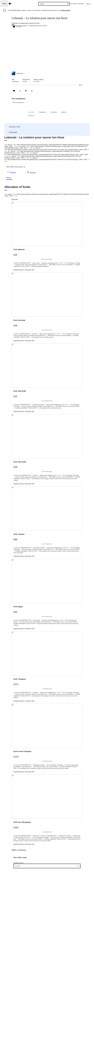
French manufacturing (18, 102)
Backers (64, 112)
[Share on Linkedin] (32, 91)
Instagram (33, 172)
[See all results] (67, 3)
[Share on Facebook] (20, 91)
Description (31, 112)
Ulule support (66, 10)
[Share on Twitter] (26, 91)
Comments (54, 112)
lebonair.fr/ (9, 179)
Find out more (13, 132)
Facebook (13, 172)
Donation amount (18, 863)
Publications (42, 112)
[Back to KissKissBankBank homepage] (10, 4)
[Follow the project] (14, 91)
